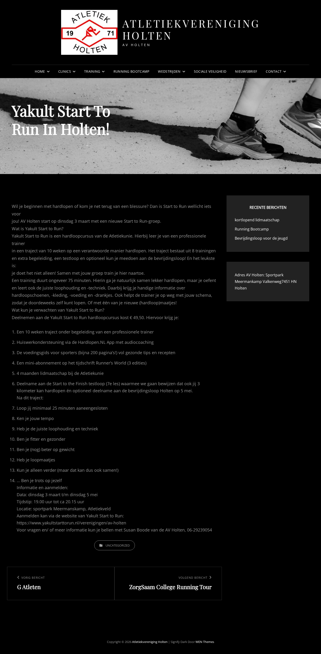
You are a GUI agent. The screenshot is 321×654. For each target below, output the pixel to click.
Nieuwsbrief (246, 71)
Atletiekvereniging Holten (191, 29)
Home (40, 71)
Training (92, 71)
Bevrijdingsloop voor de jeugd (261, 238)
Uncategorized (118, 545)
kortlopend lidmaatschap (257, 219)
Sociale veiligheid (210, 71)
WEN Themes (205, 642)
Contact (274, 71)
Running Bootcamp (131, 71)
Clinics (64, 71)
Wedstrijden (169, 71)
